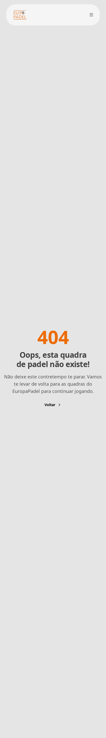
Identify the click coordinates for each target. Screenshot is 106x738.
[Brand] (20, 14)
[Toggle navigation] (91, 15)
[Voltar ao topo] (91, 699)
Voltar (50, 404)
